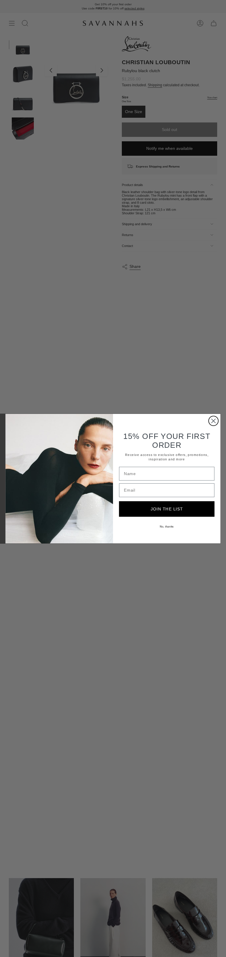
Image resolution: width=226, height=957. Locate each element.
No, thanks (167, 526)
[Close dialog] (213, 421)
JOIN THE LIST (167, 508)
